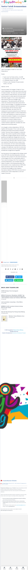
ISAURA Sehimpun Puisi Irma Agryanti (9, 290)
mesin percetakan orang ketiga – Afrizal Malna (12, 302)
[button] (10, 276)
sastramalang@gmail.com (20, 505)
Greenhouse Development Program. (19, 332)
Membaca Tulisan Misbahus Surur (16, 316)
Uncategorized (10, 8)
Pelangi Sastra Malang (18, 329)
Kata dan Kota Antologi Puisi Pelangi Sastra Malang (13, 311)
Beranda (4, 8)
